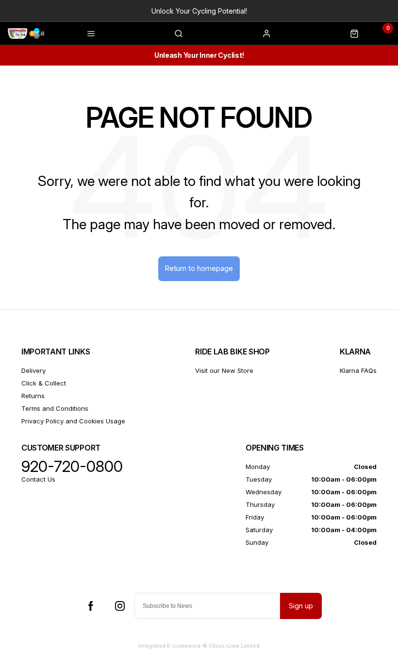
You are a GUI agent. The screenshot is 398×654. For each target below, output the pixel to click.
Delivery (33, 370)
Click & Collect (43, 383)
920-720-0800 (72, 466)
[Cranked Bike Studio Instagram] (120, 606)
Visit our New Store (224, 370)
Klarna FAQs (358, 370)
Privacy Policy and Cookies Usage (73, 421)
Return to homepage (199, 268)
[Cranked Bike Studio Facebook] (90, 606)
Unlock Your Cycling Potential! (199, 11)
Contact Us (38, 479)
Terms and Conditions (54, 408)
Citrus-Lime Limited (234, 645)
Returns (33, 396)
